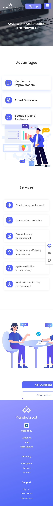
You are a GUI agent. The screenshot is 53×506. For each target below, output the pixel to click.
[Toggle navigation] (47, 6)
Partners (26, 472)
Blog (27, 442)
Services (26, 468)
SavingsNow (26, 463)
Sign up (26, 489)
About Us (26, 437)
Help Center (26, 493)
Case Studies (26, 446)
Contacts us (26, 498)
